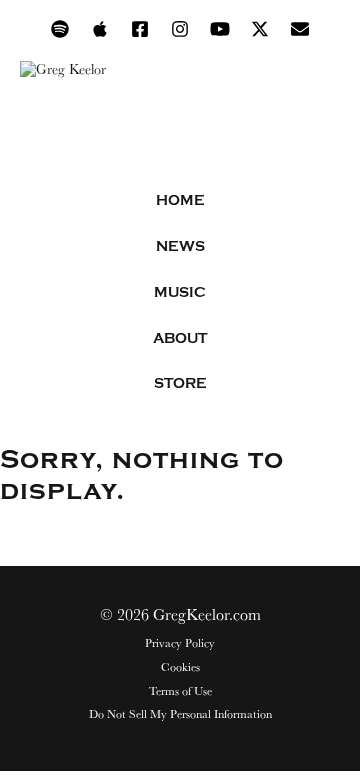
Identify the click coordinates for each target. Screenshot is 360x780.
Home (180, 200)
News (180, 246)
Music (180, 292)
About (180, 338)
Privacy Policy (180, 643)
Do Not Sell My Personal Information (180, 714)
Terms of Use (180, 691)
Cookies (180, 667)
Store (180, 383)
